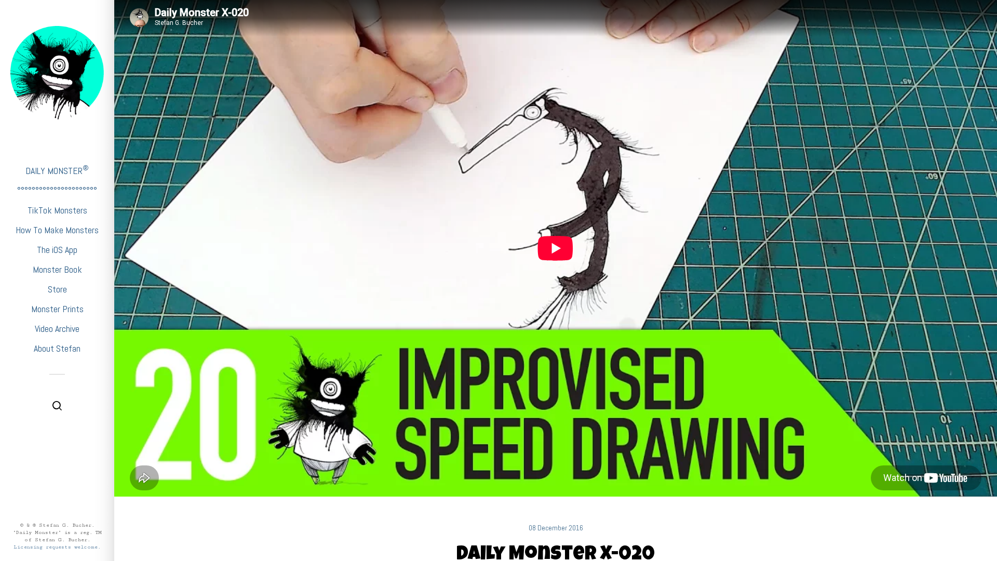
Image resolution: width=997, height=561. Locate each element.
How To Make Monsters (57, 230)
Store (57, 289)
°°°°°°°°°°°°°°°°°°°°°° (57, 190)
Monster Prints (57, 309)
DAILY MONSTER (57, 170)
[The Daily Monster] (57, 72)
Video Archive (57, 329)
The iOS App (57, 250)
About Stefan (57, 348)
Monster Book (57, 269)
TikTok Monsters (57, 210)
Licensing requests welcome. (57, 547)
